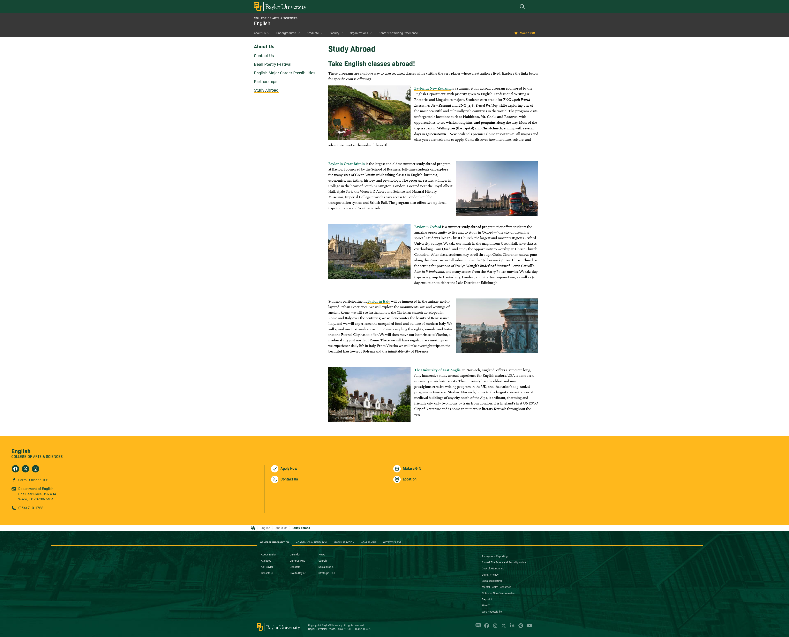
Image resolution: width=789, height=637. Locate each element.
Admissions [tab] (368, 542)
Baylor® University (332, 625)
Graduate (313, 33)
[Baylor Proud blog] (477, 627)
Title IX (486, 605)
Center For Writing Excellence (398, 33)
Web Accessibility (492, 611)
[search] (523, 6)
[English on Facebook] (15, 469)
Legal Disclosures (492, 580)
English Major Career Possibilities (284, 72)
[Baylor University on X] (503, 627)
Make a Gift (527, 33)
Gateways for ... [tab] (394, 542)
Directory (295, 566)
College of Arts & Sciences (276, 18)
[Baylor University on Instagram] (494, 627)
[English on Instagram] (35, 469)
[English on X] (25, 469)
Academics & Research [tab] (311, 542)
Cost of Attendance (493, 568)
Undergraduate (286, 33)
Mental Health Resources (496, 587)
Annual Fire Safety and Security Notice (504, 562)
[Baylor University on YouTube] (528, 627)
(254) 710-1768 (30, 507)
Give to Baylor (298, 573)
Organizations (359, 33)
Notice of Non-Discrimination (498, 593)
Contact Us (264, 55)
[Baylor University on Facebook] (486, 627)
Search (322, 560)
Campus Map (297, 560)
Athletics (266, 560)
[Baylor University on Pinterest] (520, 627)
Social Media (325, 566)
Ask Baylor (267, 566)
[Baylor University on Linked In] (511, 627)
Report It (487, 599)
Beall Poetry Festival (272, 64)
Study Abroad (266, 90)
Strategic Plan (326, 573)
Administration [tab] (343, 542)
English (262, 23)
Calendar (295, 554)
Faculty (334, 33)
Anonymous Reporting (495, 556)
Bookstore (267, 573)
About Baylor (268, 554)
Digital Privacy (490, 574)
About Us (260, 33)
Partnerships (265, 81)
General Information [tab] (274, 542)
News (321, 554)
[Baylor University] (279, 6)
